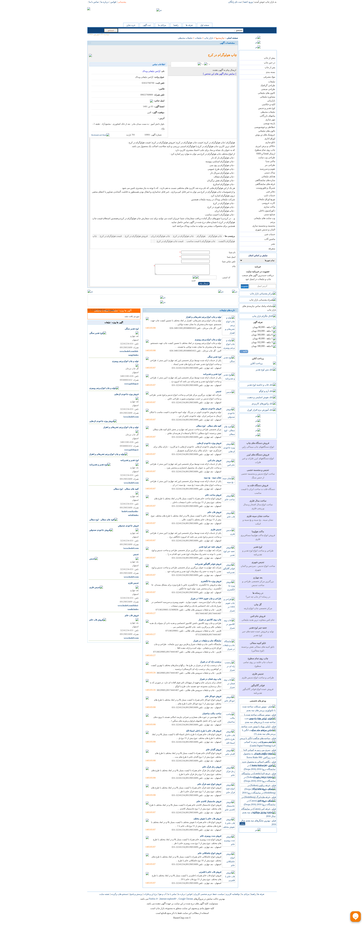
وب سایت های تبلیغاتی (264, 218)
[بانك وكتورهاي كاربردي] (264, 403)
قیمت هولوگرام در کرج (110, 236)
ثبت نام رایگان (235, 2)
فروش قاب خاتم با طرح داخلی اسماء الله (203, 731)
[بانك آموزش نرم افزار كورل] (261, 410)
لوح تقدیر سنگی (214, 357)
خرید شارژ (130, 25)
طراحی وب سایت (266, 157)
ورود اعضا (248, 2)
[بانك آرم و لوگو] (267, 391)
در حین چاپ (269, 62)
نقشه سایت (104, 894)
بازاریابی (271, 100)
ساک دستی (269, 172)
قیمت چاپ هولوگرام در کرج (170, 241)
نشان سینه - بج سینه (212, 477)
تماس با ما (171, 894)
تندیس (218, 391)
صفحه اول (204, 25)
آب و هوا (162, 894)
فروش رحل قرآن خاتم (211, 767)
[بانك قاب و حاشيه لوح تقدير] (261, 384)
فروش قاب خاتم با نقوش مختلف (207, 818)
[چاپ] (91, 49)
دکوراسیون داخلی (267, 210)
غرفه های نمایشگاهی (265, 184)
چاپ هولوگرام (215, 236)
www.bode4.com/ (131, 417)
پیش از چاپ (269, 58)
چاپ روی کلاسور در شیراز (210, 619)
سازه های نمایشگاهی (265, 180)
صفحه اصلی (232, 38)
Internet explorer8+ (168, 898)
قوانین (189, 894)
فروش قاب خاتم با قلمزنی (210, 872)
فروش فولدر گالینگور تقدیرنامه (208, 564)
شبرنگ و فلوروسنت (265, 188)
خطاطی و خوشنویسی (264, 127)
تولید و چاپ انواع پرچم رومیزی (208, 339)
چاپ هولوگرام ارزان (160, 236)
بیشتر (242, 824)
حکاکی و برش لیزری (265, 146)
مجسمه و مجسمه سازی (263, 225)
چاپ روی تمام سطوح (265, 150)
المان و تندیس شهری (265, 229)
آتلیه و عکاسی (268, 104)
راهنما (175, 25)
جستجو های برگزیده (119, 894)
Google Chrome (186, 898)
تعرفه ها (189, 25)
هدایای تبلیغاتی (268, 176)
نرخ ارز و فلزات (150, 894)
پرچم (272, 222)
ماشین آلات (269, 239)
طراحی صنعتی (268, 89)
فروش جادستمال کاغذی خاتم (208, 801)
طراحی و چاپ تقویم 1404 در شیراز (206, 598)
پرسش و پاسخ (135, 894)
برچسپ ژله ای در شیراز (210, 661)
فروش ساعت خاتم (213, 495)
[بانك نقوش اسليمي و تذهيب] (261, 397)
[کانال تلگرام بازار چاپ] (264, 316)
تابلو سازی (270, 142)
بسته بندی (270, 72)
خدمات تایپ (269, 195)
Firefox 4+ (153, 898)
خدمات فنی (269, 234)
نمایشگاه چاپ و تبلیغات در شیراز (207, 640)
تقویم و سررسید (267, 169)
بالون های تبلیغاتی (266, 131)
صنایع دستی (269, 214)
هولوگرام (200, 236)
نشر (273, 243)
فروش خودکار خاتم (213, 696)
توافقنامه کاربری (232, 894)
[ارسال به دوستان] (96, 49)
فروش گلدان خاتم (213, 749)
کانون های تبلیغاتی (266, 93)
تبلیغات (271, 81)
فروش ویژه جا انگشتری (211, 581)
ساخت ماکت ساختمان (211, 713)
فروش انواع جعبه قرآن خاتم (209, 784)
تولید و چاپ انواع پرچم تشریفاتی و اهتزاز (203, 317)
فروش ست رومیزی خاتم (210, 836)
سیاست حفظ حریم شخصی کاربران (208, 894)
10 (104, 310)
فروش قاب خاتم (214, 512)
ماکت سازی (269, 206)
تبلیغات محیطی (267, 112)
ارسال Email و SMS (265, 153)
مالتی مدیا (270, 161)
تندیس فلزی (216, 529)
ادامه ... (244, 351)
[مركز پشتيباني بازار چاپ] (263, 293)
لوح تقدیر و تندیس (266, 108)
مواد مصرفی (269, 77)
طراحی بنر (270, 165)
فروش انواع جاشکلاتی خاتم (209, 853)
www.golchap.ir (131, 384)
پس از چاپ (270, 67)
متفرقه (271, 248)
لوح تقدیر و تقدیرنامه (212, 374)
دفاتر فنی (270, 191)
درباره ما (181, 894)
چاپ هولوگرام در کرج (183, 236)
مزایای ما (162, 25)
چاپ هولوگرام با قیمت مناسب (200, 241)
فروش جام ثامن (214, 460)
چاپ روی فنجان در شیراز (210, 679)
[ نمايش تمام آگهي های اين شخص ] (219, 73)
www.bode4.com (131, 483)
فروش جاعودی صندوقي (211, 408)
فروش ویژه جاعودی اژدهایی (209, 443)
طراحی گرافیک (267, 85)
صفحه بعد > (111, 310)
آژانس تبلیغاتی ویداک (151, 71)
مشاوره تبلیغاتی (267, 96)
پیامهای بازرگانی (267, 115)
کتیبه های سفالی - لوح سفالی (208, 426)
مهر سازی (270, 119)
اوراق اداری (269, 138)
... (161, 128)
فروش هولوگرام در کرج (136, 236)
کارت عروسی (268, 203)
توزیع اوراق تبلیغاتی (266, 199)
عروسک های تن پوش (265, 134)
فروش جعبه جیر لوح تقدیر (210, 547)
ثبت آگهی (147, 25)
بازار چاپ (208, 38)
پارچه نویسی (269, 123)
